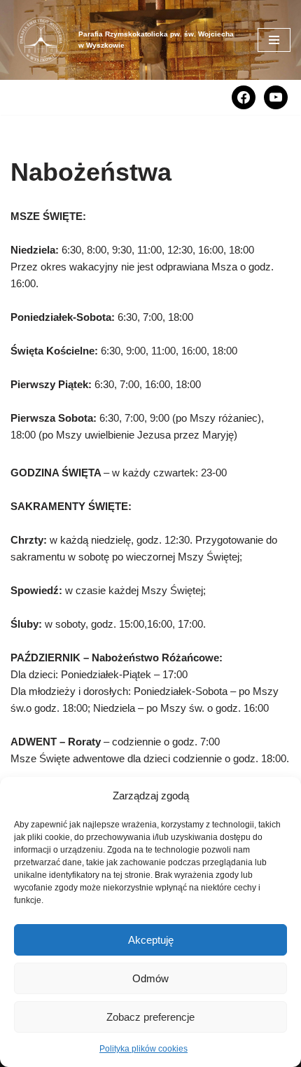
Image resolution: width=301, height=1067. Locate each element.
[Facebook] (243, 96)
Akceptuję (151, 940)
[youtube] (276, 96)
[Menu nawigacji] (274, 40)
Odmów (150, 978)
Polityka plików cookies (143, 1049)
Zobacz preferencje (150, 1017)
